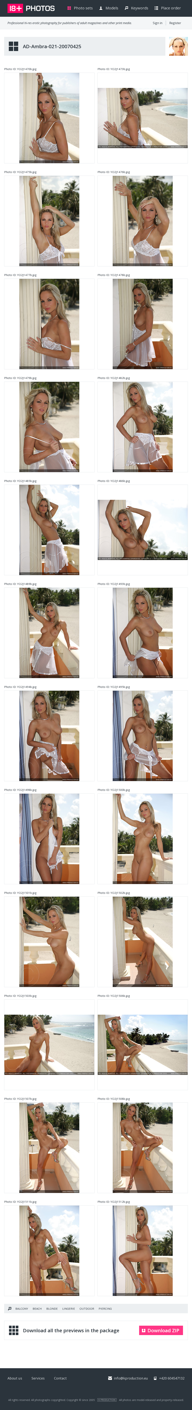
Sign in (157, 23)
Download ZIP (163, 1330)
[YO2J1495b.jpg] (143, 736)
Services (38, 1378)
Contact (60, 1378)
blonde (52, 1308)
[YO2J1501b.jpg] (49, 941)
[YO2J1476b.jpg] (143, 221)
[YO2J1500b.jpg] (143, 838)
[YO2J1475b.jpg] (49, 221)
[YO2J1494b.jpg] (49, 736)
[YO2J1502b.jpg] (143, 941)
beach (37, 1308)
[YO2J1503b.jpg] (49, 1044)
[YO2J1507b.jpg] (49, 1147)
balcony (21, 1308)
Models (112, 8)
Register (175, 23)
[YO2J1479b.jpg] (49, 427)
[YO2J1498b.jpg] (49, 838)
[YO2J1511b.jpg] (49, 1250)
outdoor (87, 1308)
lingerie (68, 1308)
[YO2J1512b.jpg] (143, 1250)
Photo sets (83, 8)
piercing (105, 1308)
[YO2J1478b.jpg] (143, 324)
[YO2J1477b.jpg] (49, 324)
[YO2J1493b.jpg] (143, 633)
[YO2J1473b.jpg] (143, 118)
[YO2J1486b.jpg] (143, 530)
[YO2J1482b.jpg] (143, 427)
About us (15, 1378)
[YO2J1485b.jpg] (49, 530)
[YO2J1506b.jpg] (143, 1044)
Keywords (139, 8)
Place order (171, 8)
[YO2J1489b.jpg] (49, 633)
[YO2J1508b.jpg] (143, 1147)
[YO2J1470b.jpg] (49, 118)
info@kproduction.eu (131, 1378)
